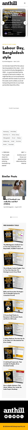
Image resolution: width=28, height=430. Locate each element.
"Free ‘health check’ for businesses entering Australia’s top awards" (6, 159)
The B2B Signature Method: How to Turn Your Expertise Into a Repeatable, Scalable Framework (13, 246)
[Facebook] (6, 416)
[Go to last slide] (4, 198)
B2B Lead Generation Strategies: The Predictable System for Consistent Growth (13, 293)
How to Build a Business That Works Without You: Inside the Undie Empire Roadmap (12, 387)
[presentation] (14, 188)
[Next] (23, 198)
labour (19, 138)
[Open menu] (24, 3)
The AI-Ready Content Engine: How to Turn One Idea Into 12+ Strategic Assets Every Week (14, 270)
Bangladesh (6, 138)
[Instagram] (10, 416)
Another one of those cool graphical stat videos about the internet (21, 158)
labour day (6, 141)
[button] (3, 23)
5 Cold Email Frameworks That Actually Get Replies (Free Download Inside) (12, 364)
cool (13, 138)
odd (12, 141)
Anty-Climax (12, 44)
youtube (11, 144)
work (5, 144)
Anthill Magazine (8, 61)
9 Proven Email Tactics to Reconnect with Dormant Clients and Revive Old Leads (12, 317)
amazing (6, 131)
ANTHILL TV (5, 44)
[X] (22, 416)
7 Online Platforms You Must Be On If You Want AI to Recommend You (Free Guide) (13, 340)
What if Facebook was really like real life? (12, 201)
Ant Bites (13, 131)
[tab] (10, 217)
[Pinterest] (18, 416)
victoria (18, 141)
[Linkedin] (14, 416)
